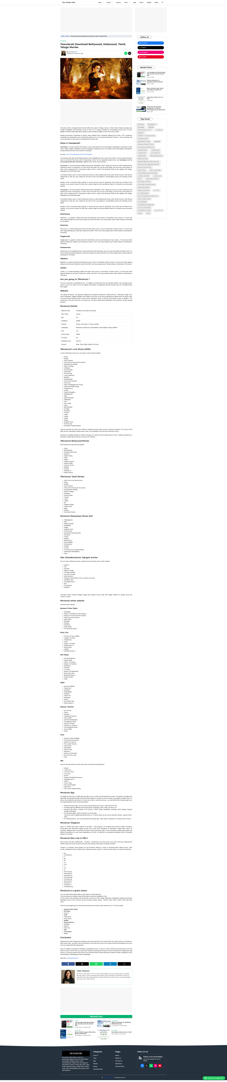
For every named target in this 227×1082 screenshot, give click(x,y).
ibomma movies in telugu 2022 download (148, 164)
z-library (140, 213)
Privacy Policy (119, 1066)
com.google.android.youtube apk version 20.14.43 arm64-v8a (84, 1024)
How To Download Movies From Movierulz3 (79, 154)
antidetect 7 (141, 133)
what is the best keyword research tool (148, 196)
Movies (118, 2)
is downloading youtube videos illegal (147, 173)
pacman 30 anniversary (152, 178)
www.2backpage (142, 201)
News (156, 2)
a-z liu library (158, 130)
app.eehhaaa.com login (144, 141)
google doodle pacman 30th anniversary (148, 161)
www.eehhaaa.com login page (146, 204)
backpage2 (157, 141)
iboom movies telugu (155, 170)
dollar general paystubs (156, 155)
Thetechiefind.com (108, 1077)
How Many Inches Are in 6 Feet (122, 1032)
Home (62, 36)
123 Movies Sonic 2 (72, 958)
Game (95, 1066)
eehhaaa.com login (143, 158)
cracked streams (142, 153)
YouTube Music (98, 1069)
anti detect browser (143, 138)
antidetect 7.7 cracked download (146, 135)
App (134, 2)
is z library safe (157, 176)
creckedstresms (142, 155)
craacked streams (142, 150)
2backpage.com (152, 124)
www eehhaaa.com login (144, 210)
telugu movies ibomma (144, 190)
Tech (126, 2)
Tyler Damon (72, 51)
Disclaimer (118, 1063)
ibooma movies (142, 170)
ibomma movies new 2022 (144, 167)
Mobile (149, 2)
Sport (141, 2)
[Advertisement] (96, 20)
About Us (118, 1058)
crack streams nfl (155, 153)
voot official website (143, 193)
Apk (100, 2)
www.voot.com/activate (144, 207)
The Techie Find (68, 2)
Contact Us (118, 1061)
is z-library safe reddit (143, 176)
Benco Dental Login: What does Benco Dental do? (85, 1032)
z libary (148, 213)
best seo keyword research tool (146, 147)
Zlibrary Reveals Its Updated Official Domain (121, 1023)
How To (95, 1055)
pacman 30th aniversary (144, 181)
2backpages (141, 127)
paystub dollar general (144, 187)
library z (140, 178)
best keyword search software (146, 144)
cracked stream (155, 150)
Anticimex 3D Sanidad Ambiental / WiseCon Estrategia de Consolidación (156, 108)
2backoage (141, 124)
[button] (162, 2)
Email (108, 2)
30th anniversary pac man (144, 130)
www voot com (159, 210)
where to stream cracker (144, 199)
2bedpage (151, 127)
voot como (156, 190)
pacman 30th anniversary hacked (146, 184)
